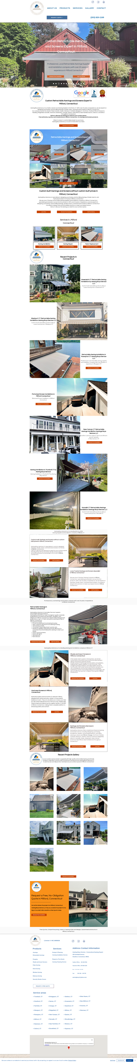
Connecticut (40, 549)
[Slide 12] (81, 83)
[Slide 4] (60, 83)
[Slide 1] (53, 83)
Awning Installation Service (59, 955)
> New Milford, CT (85, 1001)
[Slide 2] (55, 83)
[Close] (135, 1060)
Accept (129, 1060)
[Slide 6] (66, 83)
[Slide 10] (76, 83)
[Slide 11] (78, 83)
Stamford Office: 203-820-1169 (80, 965)
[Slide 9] (73, 83)
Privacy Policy (72, 1060)
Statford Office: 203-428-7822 (80, 962)
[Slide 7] (68, 83)
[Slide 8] (71, 83)
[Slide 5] (63, 83)
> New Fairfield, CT (54, 1024)
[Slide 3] (58, 83)
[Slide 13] (83, 83)
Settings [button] (112, 1060)
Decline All (121, 1060)
